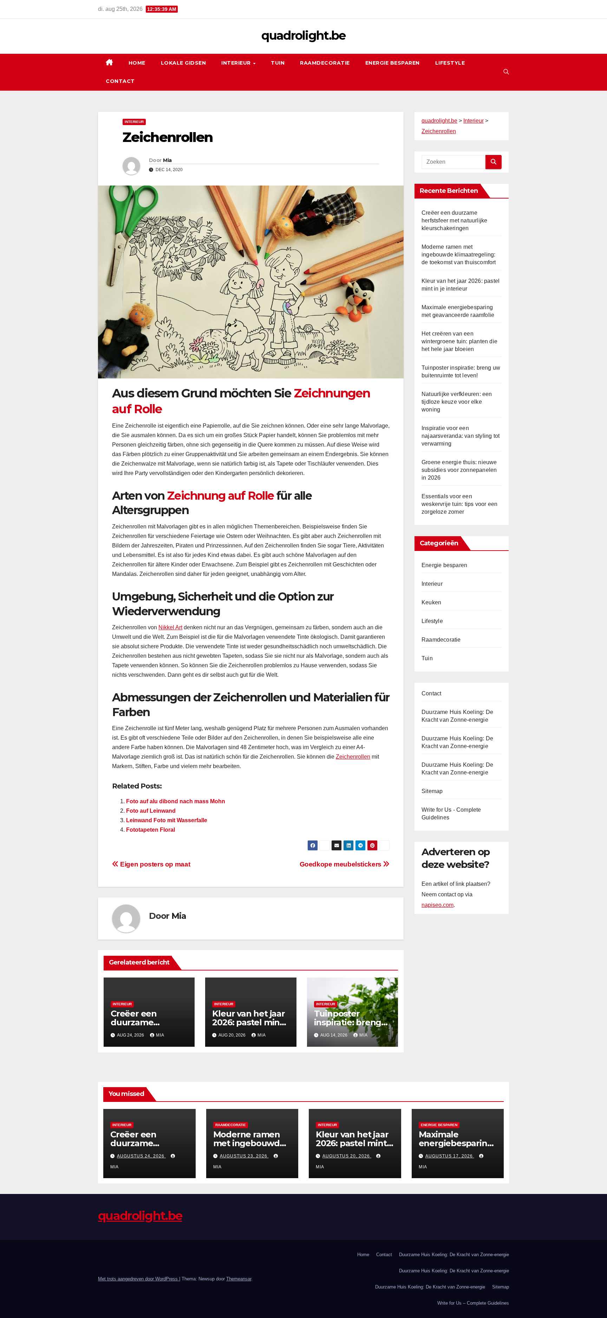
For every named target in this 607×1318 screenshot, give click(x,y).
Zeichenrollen (353, 757)
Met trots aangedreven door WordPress (138, 1278)
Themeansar (238, 1278)
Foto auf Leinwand (151, 811)
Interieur (236, 63)
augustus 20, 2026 (346, 1156)
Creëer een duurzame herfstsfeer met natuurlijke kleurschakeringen (454, 220)
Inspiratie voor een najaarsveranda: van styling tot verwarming (461, 436)
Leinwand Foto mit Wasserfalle (166, 820)
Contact (120, 81)
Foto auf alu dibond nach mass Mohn (175, 801)
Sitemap (432, 791)
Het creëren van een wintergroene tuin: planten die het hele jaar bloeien (459, 341)
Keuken (431, 602)
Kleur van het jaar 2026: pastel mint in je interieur (248, 1022)
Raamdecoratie (325, 63)
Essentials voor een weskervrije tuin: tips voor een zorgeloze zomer (459, 504)
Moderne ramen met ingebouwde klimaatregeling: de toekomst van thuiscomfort (459, 254)
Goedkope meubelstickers (341, 864)
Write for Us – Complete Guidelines (473, 1303)
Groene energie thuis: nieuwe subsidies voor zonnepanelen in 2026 (459, 470)
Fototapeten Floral (150, 830)
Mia (167, 160)
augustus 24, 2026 (141, 1156)
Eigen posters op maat (154, 864)
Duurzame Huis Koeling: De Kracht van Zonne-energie (454, 1254)
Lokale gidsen (183, 63)
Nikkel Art (170, 627)
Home (137, 63)
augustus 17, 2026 (449, 1156)
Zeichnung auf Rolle (220, 495)
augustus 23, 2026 (244, 1156)
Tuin (278, 63)
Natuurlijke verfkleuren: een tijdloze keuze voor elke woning (457, 402)
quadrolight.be (303, 35)
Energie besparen (392, 63)
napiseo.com (437, 905)
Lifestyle (450, 63)
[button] (506, 72)
